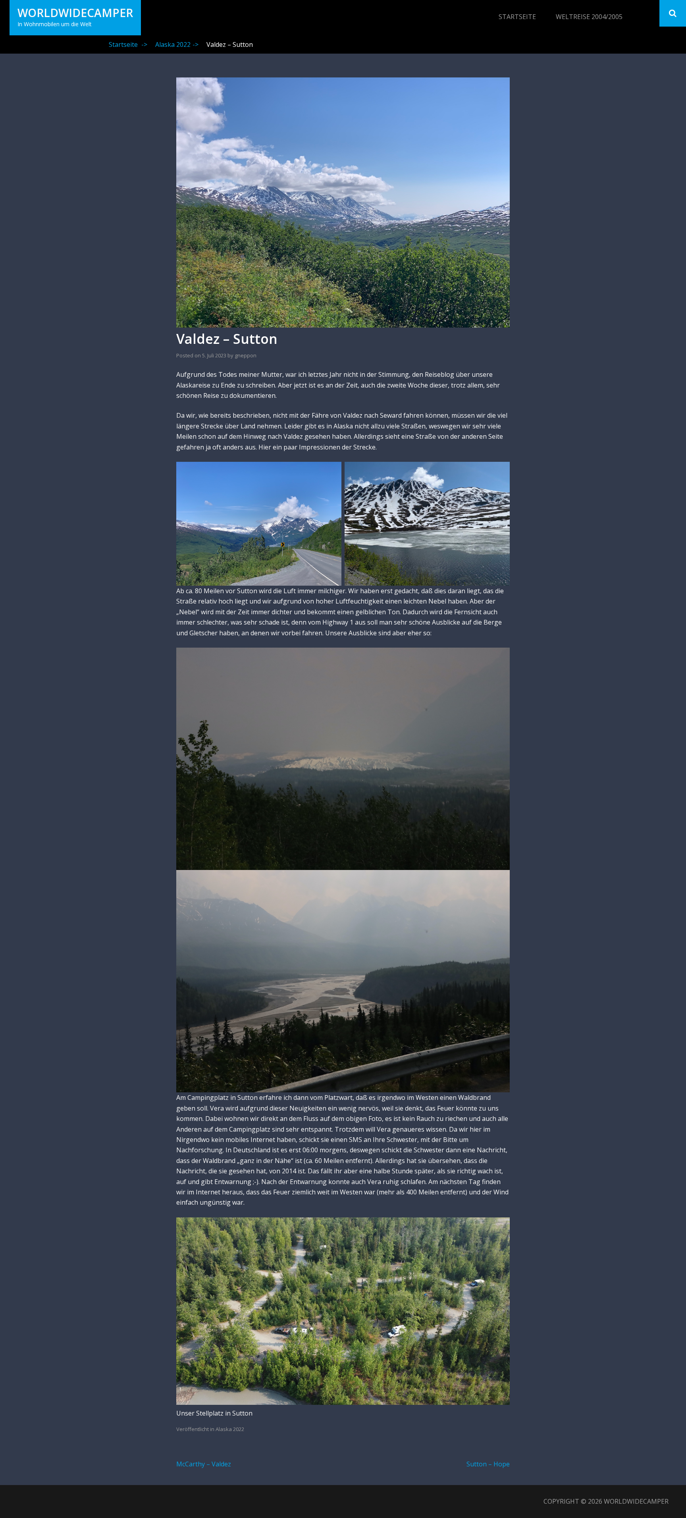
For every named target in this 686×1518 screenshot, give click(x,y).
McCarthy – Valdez (203, 1464)
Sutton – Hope (488, 1464)
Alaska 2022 (176, 44)
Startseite (517, 16)
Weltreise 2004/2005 (589, 16)
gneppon (245, 355)
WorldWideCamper (75, 12)
